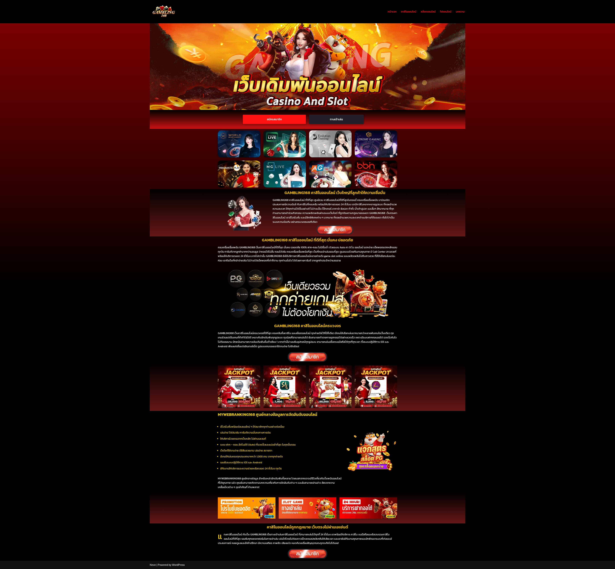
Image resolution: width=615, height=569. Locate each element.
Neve (153, 565)
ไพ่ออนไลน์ (445, 11)
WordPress (178, 565)
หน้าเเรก (392, 11)
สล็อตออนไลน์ (428, 11)
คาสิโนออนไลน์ (408, 11)
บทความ (460, 11)
